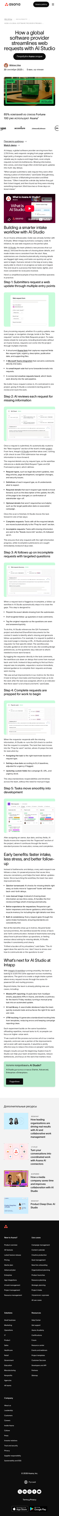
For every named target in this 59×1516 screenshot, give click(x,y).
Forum (34, 1340)
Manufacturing (10, 1370)
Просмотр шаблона (14, 141)
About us (7, 1405)
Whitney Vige (15, 65)
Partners (35, 1370)
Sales (6, 1345)
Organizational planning (41, 1270)
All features (8, 1250)
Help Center (36, 1320)
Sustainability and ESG (12, 1460)
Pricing (6, 1260)
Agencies (7, 1380)
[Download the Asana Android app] (38, 1509)
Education (8, 1365)
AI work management (12, 1285)
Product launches (38, 1275)
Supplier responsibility (12, 1456)
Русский (32, 1482)
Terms (25, 1500)
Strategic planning (38, 1285)
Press (6, 1435)
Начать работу (41, 4)
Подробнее (14, 1081)
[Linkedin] (25, 1491)
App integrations (10, 1280)
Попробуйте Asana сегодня (29, 56)
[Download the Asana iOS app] (20, 1509)
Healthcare (8, 1350)
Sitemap (35, 1375)
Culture (7, 1430)
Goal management (39, 1260)
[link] (8, 20)
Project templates (38, 1355)
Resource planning (39, 1280)
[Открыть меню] (53, 4)
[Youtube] (39, 1491)
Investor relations (10, 1440)
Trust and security (11, 1445)
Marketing (8, 1325)
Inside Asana (9, 1425)
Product (7, 1340)
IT (5, 1335)
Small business (10, 1320)
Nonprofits (8, 1375)
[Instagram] (29, 1491)
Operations (8, 1330)
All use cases (37, 1300)
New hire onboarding (39, 1265)
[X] (20, 1491)
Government (9, 1360)
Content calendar (38, 1250)
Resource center (38, 1345)
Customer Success (39, 1360)
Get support (36, 1325)
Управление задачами (40, 1295)
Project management (12, 1290)
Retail (6, 1355)
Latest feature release (12, 1255)
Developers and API (39, 1365)
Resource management (13, 1295)
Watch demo (10, 145)
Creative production (39, 1255)
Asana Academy (38, 1330)
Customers (8, 1415)
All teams (7, 1385)
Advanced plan (10, 1270)
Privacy (7, 1450)
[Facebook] (34, 1491)
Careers (7, 1420)
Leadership (8, 1410)
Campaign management (41, 1245)
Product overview (10, 1245)
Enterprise (8, 1275)
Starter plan (8, 1265)
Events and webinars (39, 1350)
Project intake (37, 1290)
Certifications (37, 1335)
